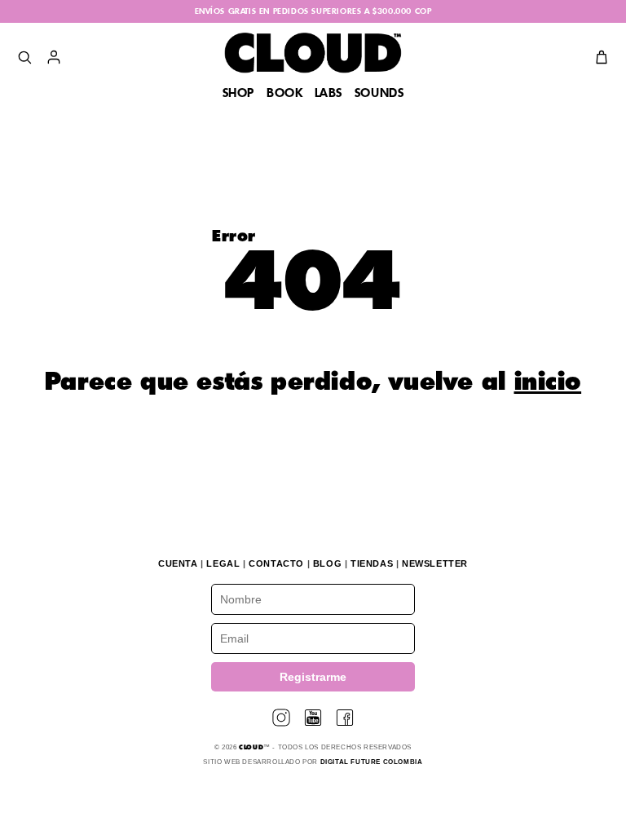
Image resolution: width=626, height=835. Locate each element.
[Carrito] (601, 57)
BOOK (284, 94)
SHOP (238, 94)
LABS (328, 94)
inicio (548, 383)
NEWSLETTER (435, 563)
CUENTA (178, 563)
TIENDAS (371, 563)
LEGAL (223, 563)
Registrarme (313, 676)
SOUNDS (379, 94)
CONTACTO (276, 563)
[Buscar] (24, 57)
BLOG (327, 563)
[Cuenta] (54, 57)
